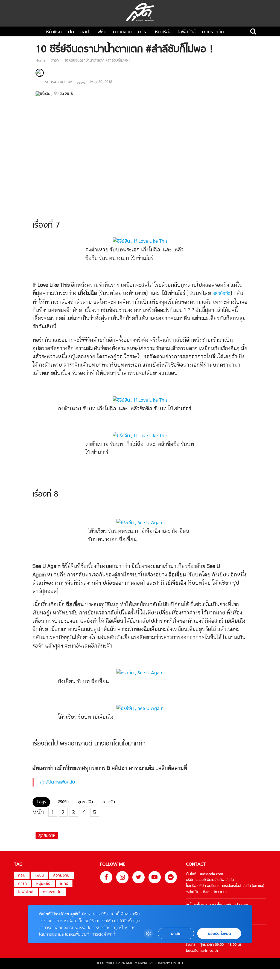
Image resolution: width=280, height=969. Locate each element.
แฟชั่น (100, 32)
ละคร (64, 884)
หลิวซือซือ (221, 293)
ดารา (143, 32)
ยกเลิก (176, 933)
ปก (71, 32)
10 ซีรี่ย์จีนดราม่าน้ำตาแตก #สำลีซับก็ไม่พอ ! (96, 60)
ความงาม (122, 32)
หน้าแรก (54, 32)
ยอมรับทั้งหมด (219, 933)
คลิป (84, 32)
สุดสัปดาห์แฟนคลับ (57, 782)
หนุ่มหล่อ (163, 32)
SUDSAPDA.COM (58, 82)
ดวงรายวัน (213, 32)
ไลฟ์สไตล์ (187, 32)
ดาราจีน (109, 802)
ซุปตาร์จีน (85, 802)
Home (41, 60)
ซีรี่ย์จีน (63, 802)
